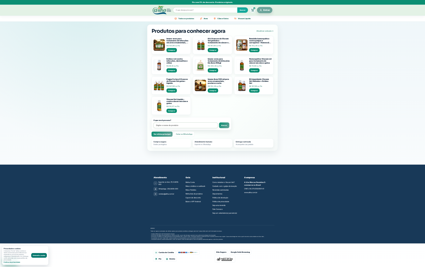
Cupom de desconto (193, 198)
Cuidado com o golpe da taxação (224, 186)
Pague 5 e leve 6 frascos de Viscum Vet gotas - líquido (177, 81)
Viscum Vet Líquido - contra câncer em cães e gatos (177, 101)
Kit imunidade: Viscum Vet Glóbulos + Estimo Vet (259, 81)
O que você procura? (162, 120)
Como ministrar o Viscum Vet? (223, 182)
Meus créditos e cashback (195, 186)
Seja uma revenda (218, 205)
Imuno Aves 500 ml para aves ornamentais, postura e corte (218, 81)
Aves (206, 18)
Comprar (171, 50)
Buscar (243, 10)
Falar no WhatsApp (184, 134)
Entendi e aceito (39, 255)
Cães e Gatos (222, 18)
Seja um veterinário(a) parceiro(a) (224, 213)
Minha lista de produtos (194, 194)
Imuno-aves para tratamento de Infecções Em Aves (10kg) (219, 61)
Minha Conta (190, 182)
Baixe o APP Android (193, 201)
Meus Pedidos (190, 190)
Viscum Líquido (244, 18)
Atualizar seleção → (264, 31)
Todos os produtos (186, 18)
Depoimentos (217, 194)
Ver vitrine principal (162, 134)
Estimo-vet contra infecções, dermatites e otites (176, 61)
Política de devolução (220, 198)
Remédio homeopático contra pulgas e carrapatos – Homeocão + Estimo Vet (259, 41)
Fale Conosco (217, 209)
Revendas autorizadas (220, 190)
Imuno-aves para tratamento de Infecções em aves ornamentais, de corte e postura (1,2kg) (177, 41)
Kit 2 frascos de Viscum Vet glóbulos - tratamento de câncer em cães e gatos (219, 41)
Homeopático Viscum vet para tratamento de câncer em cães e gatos (260, 61)
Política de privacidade (220, 201)
